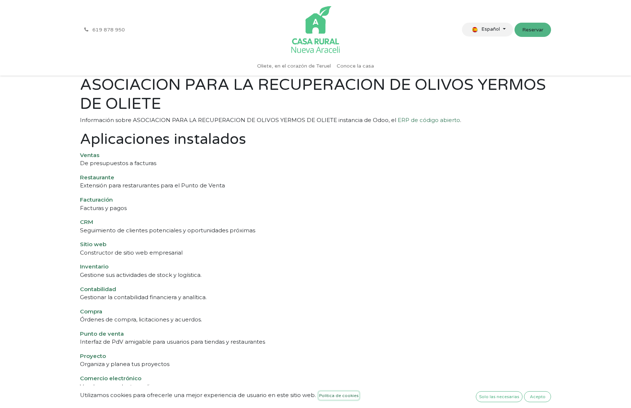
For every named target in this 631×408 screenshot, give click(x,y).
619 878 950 (108, 30)
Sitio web (93, 244)
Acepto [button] (538, 396)
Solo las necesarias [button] (499, 396)
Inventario (94, 266)
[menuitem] (294, 66)
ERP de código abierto (429, 120)
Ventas (89, 155)
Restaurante (97, 177)
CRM (86, 221)
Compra (91, 311)
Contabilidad (98, 289)
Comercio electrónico (110, 378)
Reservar (532, 30)
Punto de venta (102, 333)
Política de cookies (339, 395)
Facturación (96, 199)
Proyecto (93, 355)
